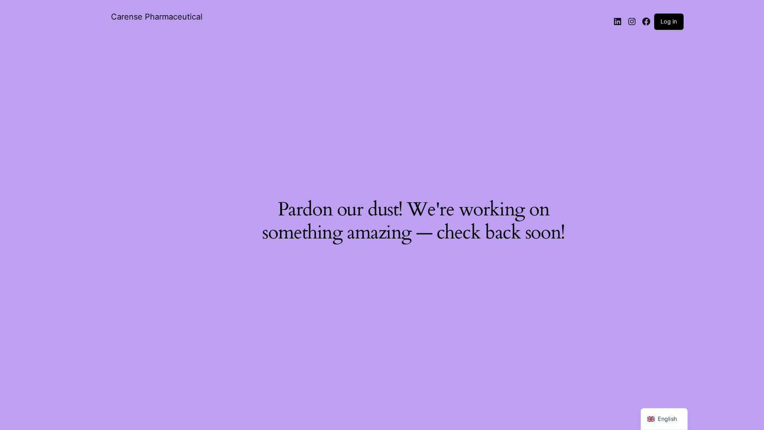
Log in (669, 21)
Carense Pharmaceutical (157, 17)
